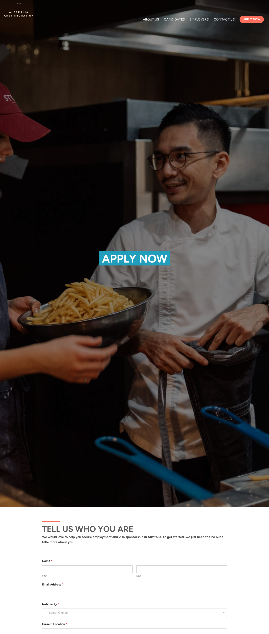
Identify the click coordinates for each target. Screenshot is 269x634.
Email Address (52, 584)
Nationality (50, 604)
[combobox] (134, 613)
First (44, 575)
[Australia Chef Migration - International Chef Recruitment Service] (19, 11)
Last (138, 575)
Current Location (54, 624)
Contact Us (224, 19)
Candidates (174, 19)
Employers (199, 19)
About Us (151, 19)
